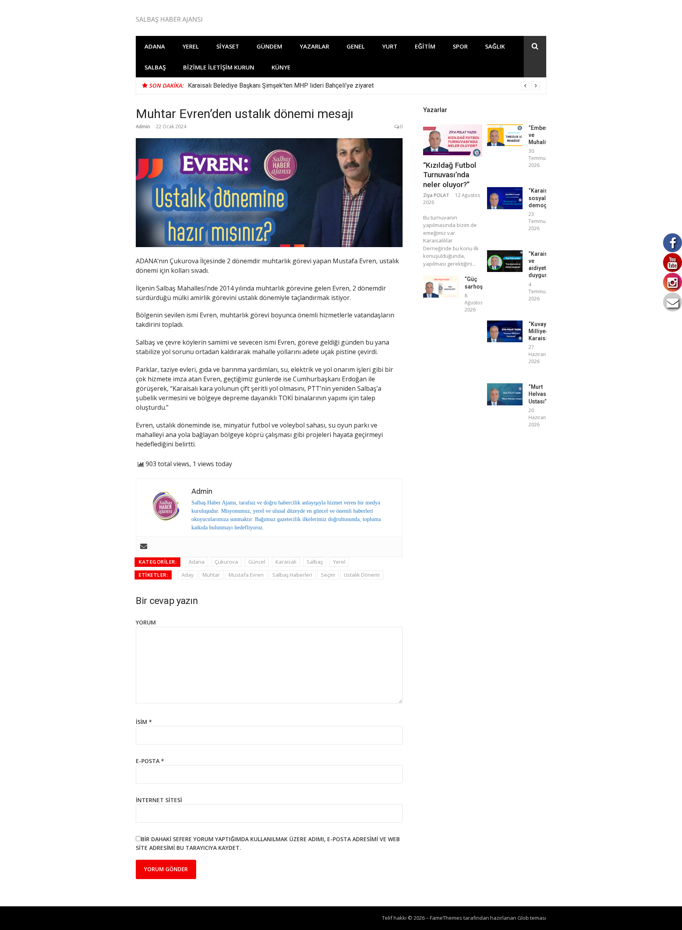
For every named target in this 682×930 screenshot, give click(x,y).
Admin (143, 126)
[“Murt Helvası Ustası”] (505, 394)
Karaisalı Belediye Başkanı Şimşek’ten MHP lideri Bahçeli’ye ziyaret (281, 85)
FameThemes (446, 917)
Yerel (190, 46)
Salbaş (155, 67)
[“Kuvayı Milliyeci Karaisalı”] (505, 331)
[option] (364, 85)
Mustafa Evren (246, 574)
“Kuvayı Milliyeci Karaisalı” (541, 331)
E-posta (150, 761)
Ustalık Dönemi (362, 574)
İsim (144, 722)
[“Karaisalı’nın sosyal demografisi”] (505, 198)
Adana (154, 46)
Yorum (146, 622)
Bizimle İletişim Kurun (218, 67)
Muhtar (211, 574)
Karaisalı (285, 561)
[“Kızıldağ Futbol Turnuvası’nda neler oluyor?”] (452, 140)
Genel (356, 46)
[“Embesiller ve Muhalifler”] (505, 135)
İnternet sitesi (159, 800)
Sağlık (495, 46)
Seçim (328, 574)
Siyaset (227, 46)
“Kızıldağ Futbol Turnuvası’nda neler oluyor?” (449, 175)
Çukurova (226, 561)
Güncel (256, 561)
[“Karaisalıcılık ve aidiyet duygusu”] (505, 261)
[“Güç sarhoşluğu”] (441, 286)
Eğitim (425, 46)
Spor (460, 46)
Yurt (389, 46)
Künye (281, 67)
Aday (188, 574)
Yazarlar (314, 46)
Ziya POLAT (436, 195)
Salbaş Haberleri (292, 574)
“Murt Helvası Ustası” (538, 394)
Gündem (269, 46)
